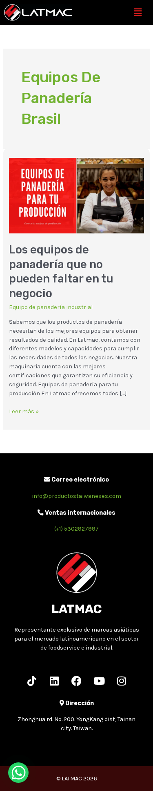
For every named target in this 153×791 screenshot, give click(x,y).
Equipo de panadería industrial (51, 307)
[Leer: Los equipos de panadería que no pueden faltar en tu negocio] (76, 195)
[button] (138, 12)
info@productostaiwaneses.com (76, 496)
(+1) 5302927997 (76, 528)
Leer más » (24, 411)
